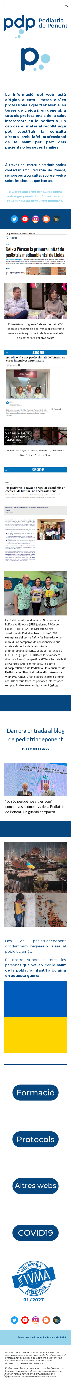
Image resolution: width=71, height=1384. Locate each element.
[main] (36, 121)
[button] (4, 5)
